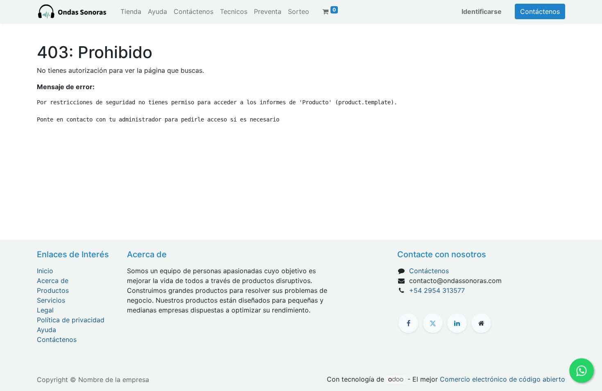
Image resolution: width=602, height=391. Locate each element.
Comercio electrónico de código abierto (502, 379)
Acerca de (52, 280)
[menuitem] (131, 11)
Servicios (51, 300)
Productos (53, 290)
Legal (45, 310)
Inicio (45, 271)
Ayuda (46, 330)
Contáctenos (540, 11)
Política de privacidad (70, 320)
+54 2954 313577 (437, 290)
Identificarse (482, 11)
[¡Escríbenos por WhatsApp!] (581, 370)
